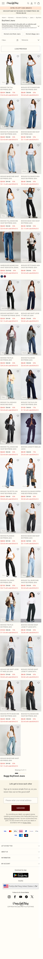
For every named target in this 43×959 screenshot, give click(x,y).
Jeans (31, 17)
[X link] (32, 896)
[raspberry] (5, 276)
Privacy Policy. (27, 823)
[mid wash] (2, 276)
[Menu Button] (3, 3)
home (4, 17)
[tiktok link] (26, 896)
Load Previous (21, 49)
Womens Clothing (21, 17)
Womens (11, 17)
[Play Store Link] (20, 875)
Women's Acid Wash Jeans (12, 34)
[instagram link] (9, 896)
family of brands (9, 818)
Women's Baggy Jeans (33, 34)
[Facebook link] (15, 896)
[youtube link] (20, 896)
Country (20, 881)
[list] (20, 8)
